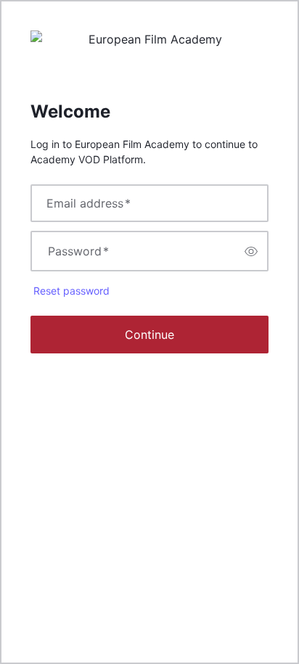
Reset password (71, 290)
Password (78, 251)
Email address (88, 203)
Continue (149, 334)
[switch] (251, 251)
